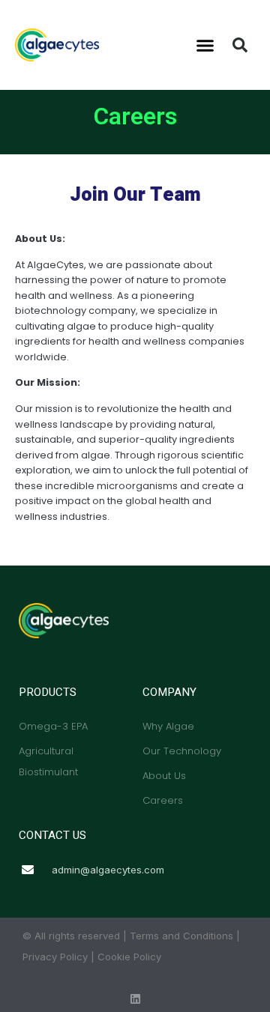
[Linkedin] (135, 999)
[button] (205, 45)
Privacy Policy (55, 957)
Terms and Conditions (181, 936)
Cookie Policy (129, 957)
